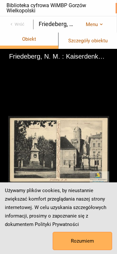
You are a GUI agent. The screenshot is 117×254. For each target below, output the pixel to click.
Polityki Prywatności (57, 224)
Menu (92, 24)
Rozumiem (82, 241)
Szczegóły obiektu (88, 41)
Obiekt (29, 39)
